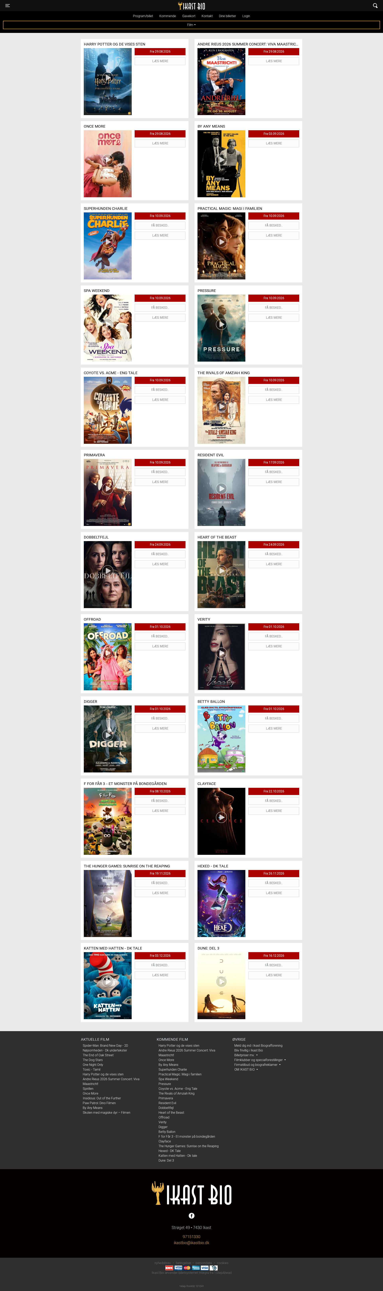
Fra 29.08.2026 (160, 51)
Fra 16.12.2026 (274, 956)
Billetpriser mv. (244, 1055)
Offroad (164, 1117)
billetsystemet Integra (194, 1273)
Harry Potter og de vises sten (103, 1074)
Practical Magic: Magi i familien (180, 1074)
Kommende (167, 16)
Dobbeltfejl (166, 1108)
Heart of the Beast (171, 1112)
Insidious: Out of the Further (102, 1098)
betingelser (183, 1263)
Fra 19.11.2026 (160, 873)
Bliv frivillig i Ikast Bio (248, 1050)
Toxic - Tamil (91, 1069)
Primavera (166, 1098)
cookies (222, 1263)
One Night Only (93, 1065)
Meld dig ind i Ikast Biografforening (258, 1045)
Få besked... (160, 225)
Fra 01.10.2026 (160, 627)
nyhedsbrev (163, 1263)
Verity (163, 1122)
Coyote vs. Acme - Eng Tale (178, 1089)
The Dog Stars (93, 1060)
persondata (204, 1263)
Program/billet (143, 16)
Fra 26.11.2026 (274, 873)
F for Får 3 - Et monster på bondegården (187, 1136)
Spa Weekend (168, 1079)
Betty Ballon (167, 1132)
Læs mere (160, 61)
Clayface (165, 1141)
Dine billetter (227, 16)
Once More (90, 1093)
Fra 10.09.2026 (160, 216)
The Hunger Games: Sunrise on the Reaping (189, 1146)
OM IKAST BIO (245, 1069)
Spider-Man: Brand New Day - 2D (105, 1045)
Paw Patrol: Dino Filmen (99, 1103)
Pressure (165, 1084)
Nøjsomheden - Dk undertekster (105, 1050)
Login (246, 16)
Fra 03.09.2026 (274, 134)
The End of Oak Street (98, 1055)
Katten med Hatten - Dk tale (178, 1156)
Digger (163, 1127)
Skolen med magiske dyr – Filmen (106, 1112)
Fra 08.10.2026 (160, 791)
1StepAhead (223, 1273)
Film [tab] (190, 25)
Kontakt (207, 16)
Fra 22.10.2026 (274, 791)
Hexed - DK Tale (170, 1151)
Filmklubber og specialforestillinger (258, 1060)
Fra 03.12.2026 (160, 956)
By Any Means (93, 1108)
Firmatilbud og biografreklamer (256, 1065)
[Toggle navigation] (375, 5)
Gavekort (188, 16)
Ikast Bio (171, 5)
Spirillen (88, 1089)
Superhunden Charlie (173, 1069)
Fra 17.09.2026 (274, 462)
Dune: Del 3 (166, 1160)
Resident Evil (167, 1103)
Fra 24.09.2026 (160, 544)
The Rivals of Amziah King (176, 1093)
